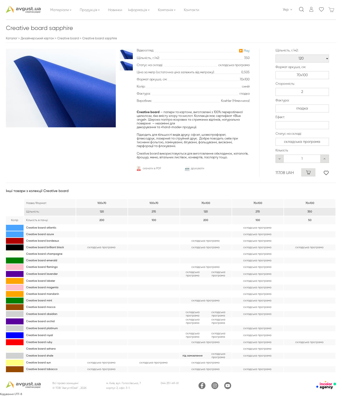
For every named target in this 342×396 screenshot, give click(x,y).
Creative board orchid (40, 321)
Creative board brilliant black (45, 247)
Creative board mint (39, 300)
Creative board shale (39, 355)
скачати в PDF (152, 168)
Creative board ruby (39, 342)
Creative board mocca (40, 307)
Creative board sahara (41, 348)
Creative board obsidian (41, 314)
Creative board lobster (40, 281)
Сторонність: (285, 84)
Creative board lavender (42, 274)
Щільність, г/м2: (287, 50)
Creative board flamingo (42, 267)
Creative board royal (39, 335)
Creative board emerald (41, 260)
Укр (286, 10)
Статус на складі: (288, 134)
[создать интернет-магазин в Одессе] (326, 388)
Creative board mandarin (42, 294)
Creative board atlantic (41, 227)
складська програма (257, 227)
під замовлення (192, 355)
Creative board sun (38, 362)
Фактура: (282, 100)
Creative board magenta (42, 287)
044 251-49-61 (170, 383)
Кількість (282, 150)
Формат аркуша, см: (291, 67)
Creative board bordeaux (42, 240)
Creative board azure (40, 234)
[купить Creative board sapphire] (308, 172)
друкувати (197, 168)
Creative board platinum (42, 328)
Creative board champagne (44, 254)
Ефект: (280, 117)
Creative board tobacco (41, 369)
